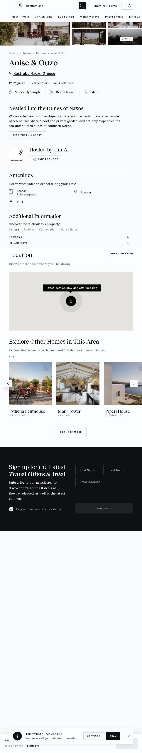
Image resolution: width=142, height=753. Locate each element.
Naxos (27, 53)
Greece (13, 53)
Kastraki (41, 53)
